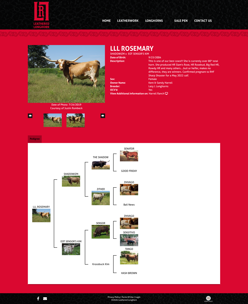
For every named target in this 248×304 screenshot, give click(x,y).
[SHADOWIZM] (71, 181)
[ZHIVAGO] (129, 189)
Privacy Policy (114, 297)
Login (137, 297)
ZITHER (101, 189)
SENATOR (129, 148)
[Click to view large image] (66, 73)
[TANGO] (129, 257)
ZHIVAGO (129, 182)
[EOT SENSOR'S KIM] (71, 249)
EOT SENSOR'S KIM (138, 53)
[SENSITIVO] (129, 240)
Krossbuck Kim (100, 264)
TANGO (129, 249)
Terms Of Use (128, 297)
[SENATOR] (129, 155)
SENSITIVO (129, 232)
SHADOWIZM (117, 53)
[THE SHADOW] (101, 164)
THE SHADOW (100, 157)
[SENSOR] (101, 231)
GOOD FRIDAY (129, 171)
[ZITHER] (101, 197)
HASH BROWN (129, 273)
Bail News (129, 204)
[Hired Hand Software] (208, 299)
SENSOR (100, 223)
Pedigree (35, 138)
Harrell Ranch (156, 93)
